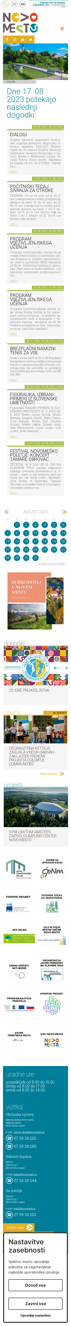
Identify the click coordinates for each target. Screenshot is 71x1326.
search (5, 4)
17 (35, 541)
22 (17, 549)
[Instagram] (15, 39)
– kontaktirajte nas (49, 4)
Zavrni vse (35, 1303)
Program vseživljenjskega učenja (31, 243)
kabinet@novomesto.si (25, 1174)
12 (54, 533)
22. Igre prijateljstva (29, 690)
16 (26, 541)
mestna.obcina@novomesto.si (29, 1132)
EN (23, 4)
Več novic (48, 773)
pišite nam (15, 1227)
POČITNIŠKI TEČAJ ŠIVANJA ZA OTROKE (31, 188)
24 (35, 549)
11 (45, 533)
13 (63, 533)
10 (35, 533)
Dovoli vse (35, 1285)
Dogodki (11, 81)
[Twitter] (31, 39)
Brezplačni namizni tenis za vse (32, 350)
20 (63, 541)
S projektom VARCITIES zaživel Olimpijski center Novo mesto (32, 836)
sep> (64, 512)
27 (63, 549)
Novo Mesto (29, 23)
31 (35, 558)
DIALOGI (18, 134)
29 (17, 558)
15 (17, 541)
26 (54, 549)
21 (7, 549)
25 (45, 549)
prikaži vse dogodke (51, 563)
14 (7, 541)
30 (26, 558)
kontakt (14, 4)
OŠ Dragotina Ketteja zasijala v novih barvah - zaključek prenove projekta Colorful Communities (32, 756)
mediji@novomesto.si (25, 1208)
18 (45, 541)
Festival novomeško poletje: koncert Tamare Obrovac (34, 455)
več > (13, 171)
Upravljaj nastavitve (36, 1315)
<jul (7, 512)
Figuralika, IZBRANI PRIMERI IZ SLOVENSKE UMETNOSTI (34, 398)
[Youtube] (23, 39)
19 (54, 541)
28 (7, 558)
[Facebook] (7, 39)
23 (26, 549)
